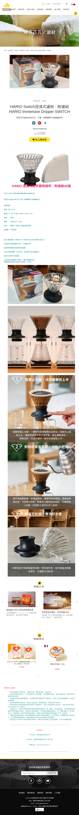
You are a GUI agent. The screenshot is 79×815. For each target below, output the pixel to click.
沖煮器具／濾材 (24, 50)
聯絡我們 (40, 793)
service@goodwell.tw (41, 803)
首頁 (5, 50)
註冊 (48, 4)
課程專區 (49, 9)
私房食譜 (40, 9)
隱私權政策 (31, 793)
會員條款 (22, 793)
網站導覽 (49, 793)
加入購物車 (40, 139)
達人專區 (57, 9)
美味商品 (66, 9)
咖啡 (16, 50)
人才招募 (57, 793)
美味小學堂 (31, 9)
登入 (43, 4)
